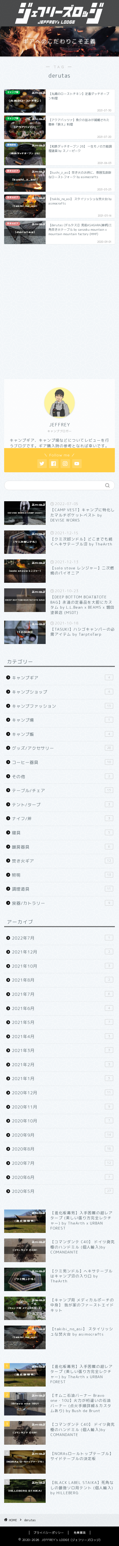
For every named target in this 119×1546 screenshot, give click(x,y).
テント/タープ (61, 805)
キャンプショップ (61, 692)
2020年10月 (61, 1121)
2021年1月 (61, 1079)
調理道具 (61, 889)
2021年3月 (61, 1050)
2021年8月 (61, 980)
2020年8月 (61, 1149)
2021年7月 (61, 994)
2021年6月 (61, 1008)
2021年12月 (61, 952)
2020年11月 (61, 1107)
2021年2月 (61, 1065)
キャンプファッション (61, 706)
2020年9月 (61, 1135)
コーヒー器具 (61, 762)
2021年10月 (61, 966)
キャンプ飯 (61, 734)
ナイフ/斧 (61, 819)
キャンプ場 (61, 720)
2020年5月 (61, 1191)
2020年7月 (61, 1163)
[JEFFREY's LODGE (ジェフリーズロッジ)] (59, 20)
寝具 (61, 833)
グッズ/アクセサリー (61, 748)
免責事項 (80, 1533)
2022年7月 (61, 938)
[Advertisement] (59, 311)
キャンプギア (61, 678)
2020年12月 (61, 1093)
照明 (61, 875)
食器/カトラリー (61, 903)
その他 (61, 777)
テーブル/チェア (61, 790)
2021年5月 (61, 1022)
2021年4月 (61, 1036)
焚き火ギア (61, 861)
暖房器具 (61, 847)
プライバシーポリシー (48, 1533)
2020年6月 (61, 1177)
